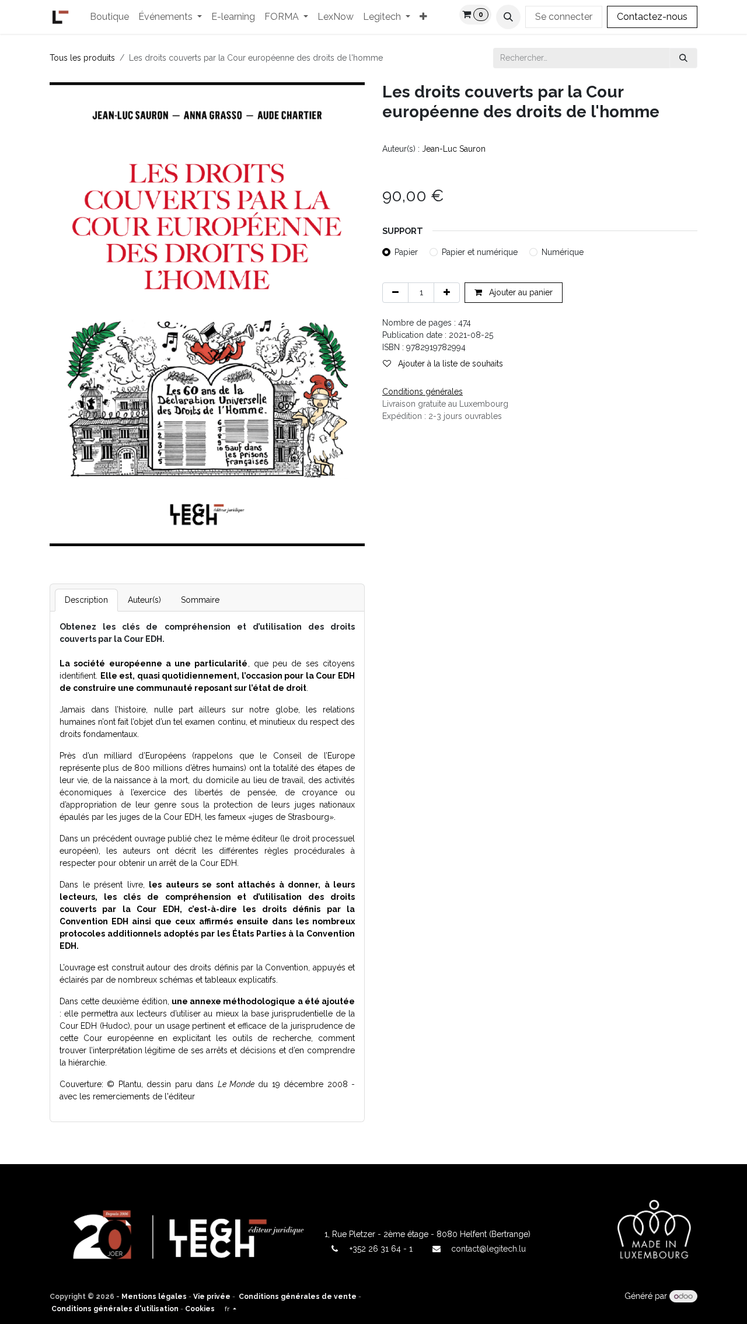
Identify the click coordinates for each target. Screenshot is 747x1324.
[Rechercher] (683, 58)
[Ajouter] (447, 292)
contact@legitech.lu (488, 1248)
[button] (508, 17)
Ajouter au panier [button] (520, 292)
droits (70, 734)
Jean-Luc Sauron (454, 148)
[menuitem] (109, 17)
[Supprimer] (395, 292)
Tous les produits (82, 57)
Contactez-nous (652, 16)
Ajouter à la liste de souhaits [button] (449, 363)
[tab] (86, 600)
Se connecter (563, 16)
